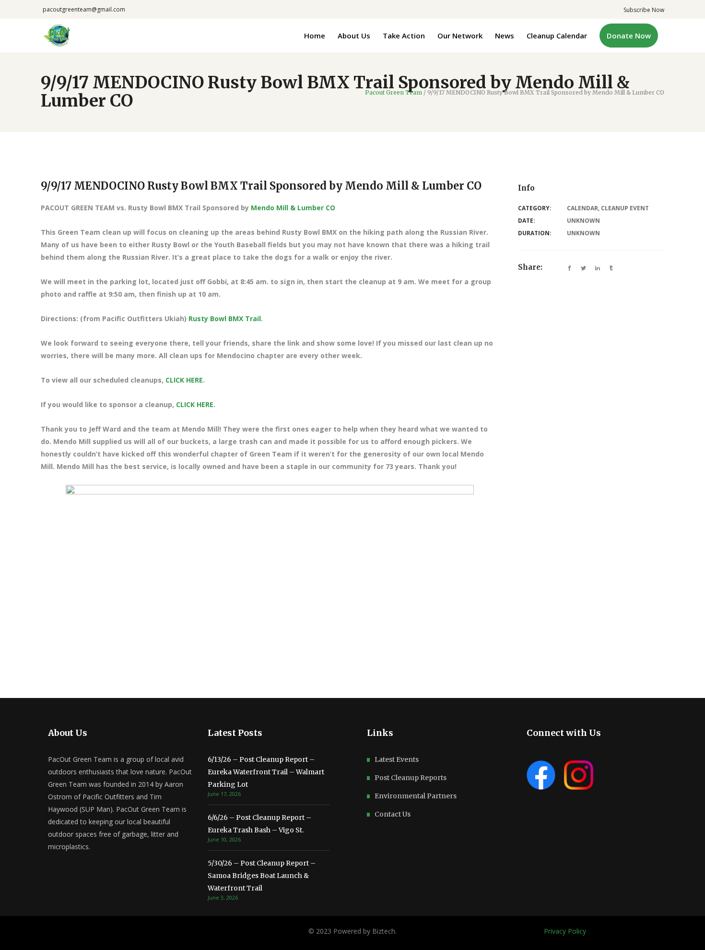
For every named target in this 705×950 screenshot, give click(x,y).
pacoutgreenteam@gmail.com (84, 9)
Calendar (582, 208)
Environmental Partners (416, 796)
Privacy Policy (565, 931)
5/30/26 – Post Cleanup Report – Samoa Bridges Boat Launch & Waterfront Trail (262, 875)
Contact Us (393, 814)
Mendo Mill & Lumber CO (293, 207)
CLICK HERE (184, 380)
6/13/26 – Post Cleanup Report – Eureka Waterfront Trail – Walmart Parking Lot (266, 772)
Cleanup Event (625, 208)
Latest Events (397, 759)
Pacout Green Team (393, 93)
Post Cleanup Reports (410, 777)
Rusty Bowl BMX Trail (224, 318)
